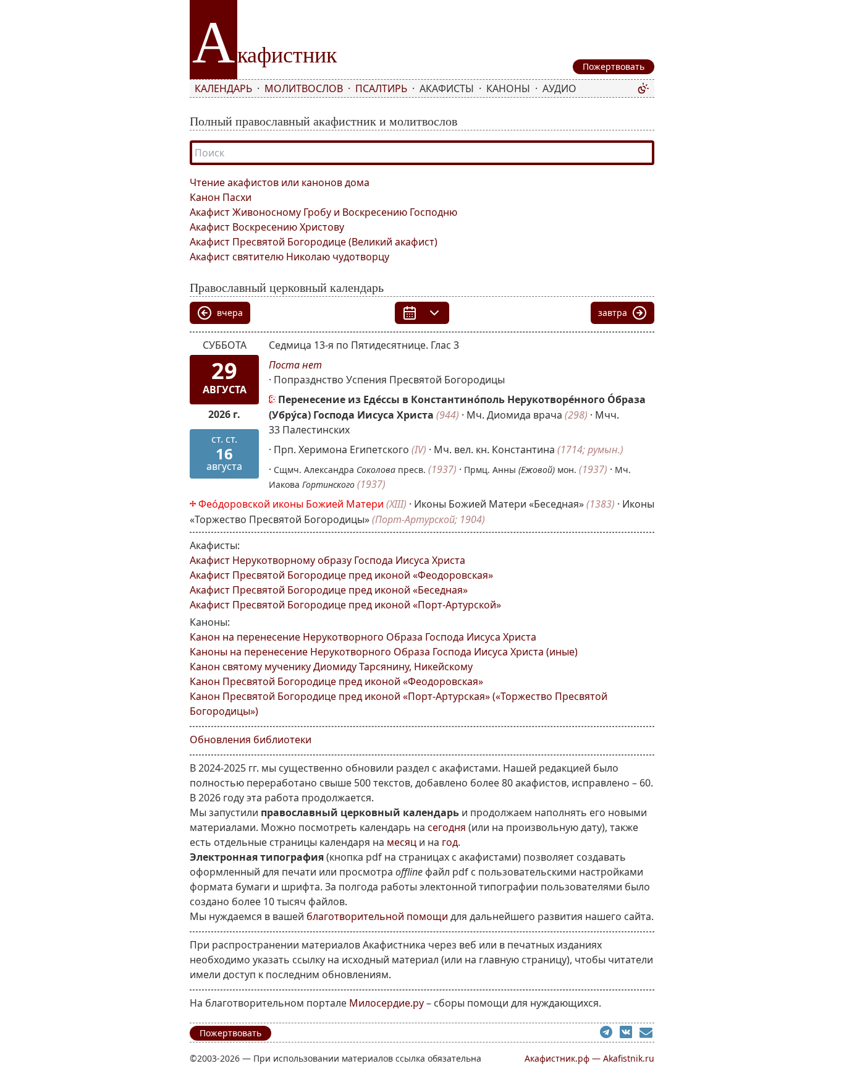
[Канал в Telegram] (610, 1034)
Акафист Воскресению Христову (267, 227)
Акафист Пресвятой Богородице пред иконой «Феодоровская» (341, 575)
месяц (401, 842)
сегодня (447, 827)
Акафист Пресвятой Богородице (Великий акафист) (313, 242)
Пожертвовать (230, 1033)
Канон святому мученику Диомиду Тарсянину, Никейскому (331, 666)
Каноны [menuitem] (508, 88)
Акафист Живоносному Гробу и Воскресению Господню (323, 212)
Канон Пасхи (220, 197)
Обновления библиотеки (250, 739)
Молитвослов (303, 88)
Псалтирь (381, 88)
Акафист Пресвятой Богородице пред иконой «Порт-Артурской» (345, 605)
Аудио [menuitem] (559, 88)
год (450, 842)
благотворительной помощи (377, 916)
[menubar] (413, 88)
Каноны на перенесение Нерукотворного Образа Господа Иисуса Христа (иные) (384, 652)
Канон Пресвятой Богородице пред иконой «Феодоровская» (336, 681)
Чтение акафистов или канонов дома (279, 182)
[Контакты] (646, 1034)
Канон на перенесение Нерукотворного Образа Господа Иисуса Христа (363, 637)
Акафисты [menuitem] (447, 88)
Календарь (223, 88)
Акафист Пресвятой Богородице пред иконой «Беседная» (329, 590)
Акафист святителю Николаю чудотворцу (289, 256)
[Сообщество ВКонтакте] (629, 1034)
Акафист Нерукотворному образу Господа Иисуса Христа (327, 560)
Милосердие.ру (386, 1003)
